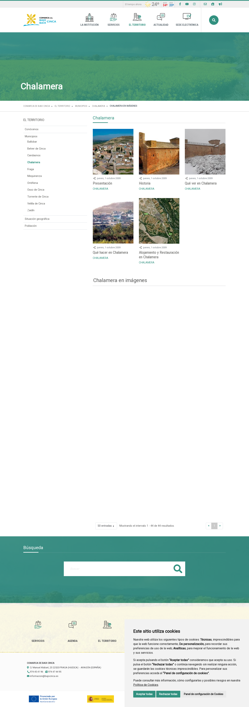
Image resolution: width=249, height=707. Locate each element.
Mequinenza (34, 176)
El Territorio (137, 24)
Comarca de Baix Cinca (36, 106)
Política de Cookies (145, 685)
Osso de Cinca (35, 189)
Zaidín (30, 210)
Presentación (102, 183)
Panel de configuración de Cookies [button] (203, 694)
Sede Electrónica (187, 24)
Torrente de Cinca (37, 196)
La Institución (89, 24)
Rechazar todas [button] (168, 694)
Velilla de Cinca (36, 203)
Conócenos (31, 129)
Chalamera (98, 106)
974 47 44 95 (54, 671)
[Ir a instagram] (194, 4)
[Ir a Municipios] (212, 4)
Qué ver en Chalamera (201, 183)
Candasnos (33, 155)
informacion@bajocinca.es (43, 676)
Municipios (81, 106)
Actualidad (160, 24)
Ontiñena (32, 183)
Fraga (30, 169)
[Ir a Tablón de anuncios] (220, 4)
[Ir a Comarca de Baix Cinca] (39, 20)
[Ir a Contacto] (205, 4)
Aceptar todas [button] (144, 694)
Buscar (214, 20)
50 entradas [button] (105, 525)
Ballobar (32, 141)
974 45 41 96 (36, 671)
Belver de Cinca (36, 148)
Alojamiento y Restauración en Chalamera (159, 254)
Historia (144, 183)
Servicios (114, 24)
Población (31, 225)
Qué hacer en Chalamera (110, 252)
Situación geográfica (37, 219)
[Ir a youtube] (187, 4)
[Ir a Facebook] (180, 4)
